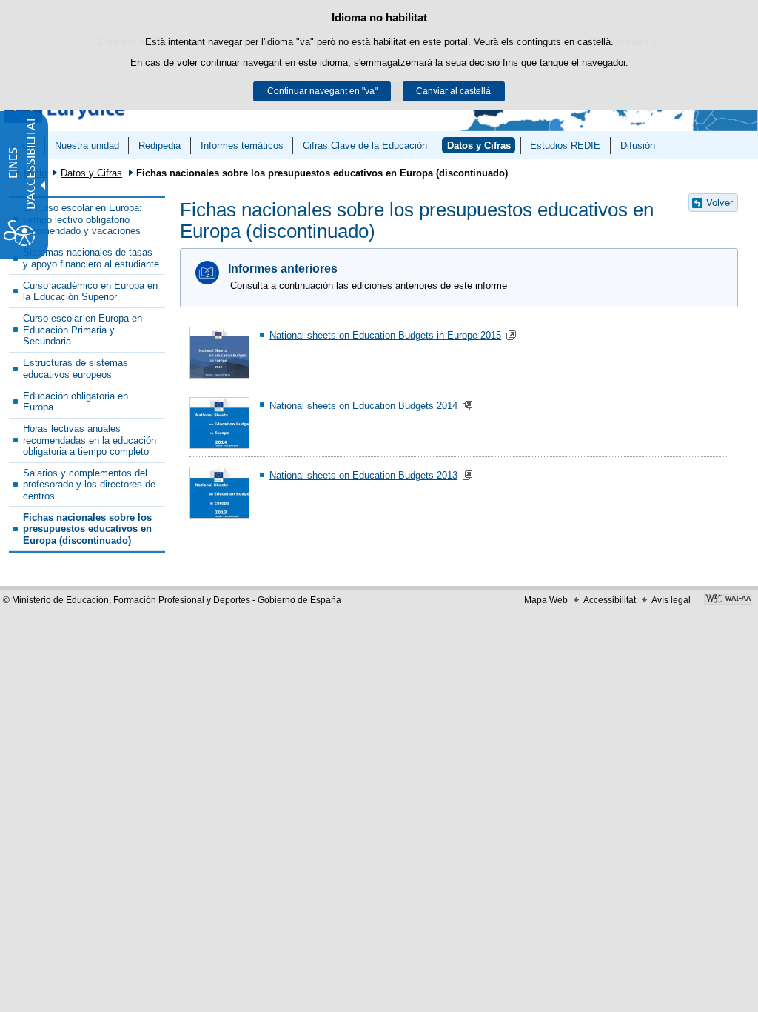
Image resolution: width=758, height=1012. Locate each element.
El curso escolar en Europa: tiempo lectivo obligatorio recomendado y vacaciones (82, 219)
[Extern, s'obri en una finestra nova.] (728, 600)
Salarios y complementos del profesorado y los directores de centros (89, 484)
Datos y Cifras (479, 145)
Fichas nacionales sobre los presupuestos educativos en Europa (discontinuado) (87, 529)
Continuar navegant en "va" (322, 91)
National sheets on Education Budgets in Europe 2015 (385, 335)
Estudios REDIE (565, 145)
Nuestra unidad (87, 145)
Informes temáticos (242, 145)
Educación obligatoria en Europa (75, 401)
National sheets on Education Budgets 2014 (363, 405)
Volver (719, 202)
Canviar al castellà (453, 91)
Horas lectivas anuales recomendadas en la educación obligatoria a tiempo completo (89, 440)
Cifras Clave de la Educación (365, 145)
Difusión (637, 145)
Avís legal (671, 600)
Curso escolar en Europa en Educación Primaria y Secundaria (82, 330)
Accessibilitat (609, 600)
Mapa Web (546, 600)
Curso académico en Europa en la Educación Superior (90, 291)
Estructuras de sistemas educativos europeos (75, 368)
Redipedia (159, 145)
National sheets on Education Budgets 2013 (363, 475)
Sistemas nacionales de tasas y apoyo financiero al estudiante (91, 258)
